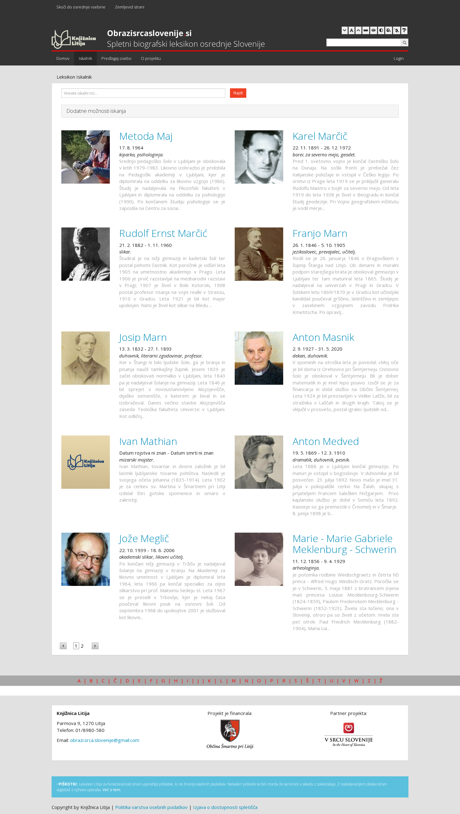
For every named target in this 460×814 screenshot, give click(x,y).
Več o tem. (112, 789)
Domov (62, 58)
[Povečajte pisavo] (358, 30)
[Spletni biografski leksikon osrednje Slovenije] (158, 40)
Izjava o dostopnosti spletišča (225, 807)
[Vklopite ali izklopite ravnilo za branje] (365, 30)
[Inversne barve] (388, 30)
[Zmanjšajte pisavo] (345, 30)
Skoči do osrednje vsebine (80, 7)
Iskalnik (85, 58)
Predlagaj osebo (116, 58)
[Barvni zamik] (396, 30)
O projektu (151, 58)
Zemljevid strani (129, 7)
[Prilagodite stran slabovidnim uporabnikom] (373, 30)
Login (399, 58)
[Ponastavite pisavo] (352, 30)
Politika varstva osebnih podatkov (151, 807)
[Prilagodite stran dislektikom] (381, 30)
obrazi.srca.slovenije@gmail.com (104, 740)
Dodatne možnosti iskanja (96, 110)
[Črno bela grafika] (404, 30)
